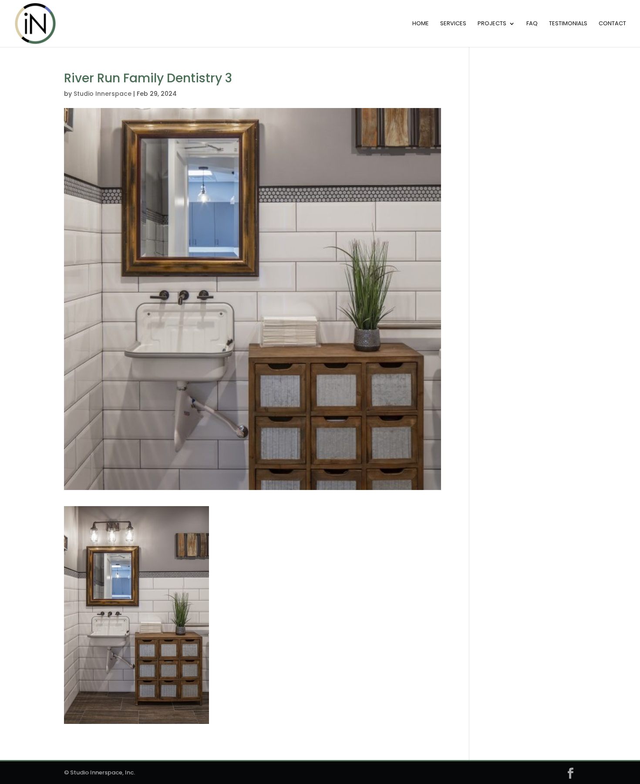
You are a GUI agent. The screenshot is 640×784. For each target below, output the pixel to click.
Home (420, 23)
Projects (492, 23)
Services (453, 23)
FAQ (532, 23)
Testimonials (568, 23)
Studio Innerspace (102, 93)
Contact (612, 23)
